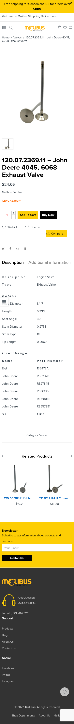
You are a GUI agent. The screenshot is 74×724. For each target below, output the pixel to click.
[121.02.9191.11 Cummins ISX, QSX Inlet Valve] (54, 478)
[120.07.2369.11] (36, 93)
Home (5, 37)
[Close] (71, 3)
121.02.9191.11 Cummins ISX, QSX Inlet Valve (54, 498)
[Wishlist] (65, 28)
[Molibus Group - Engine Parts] (35, 28)
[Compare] (70, 28)
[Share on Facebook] (10, 248)
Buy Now (48, 215)
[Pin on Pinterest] (25, 248)
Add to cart (28, 215)
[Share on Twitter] (3, 248)
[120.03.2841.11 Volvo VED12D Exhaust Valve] (19, 478)
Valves (17, 37)
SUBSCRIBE (17, 558)
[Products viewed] (64, 691)
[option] (36, 94)
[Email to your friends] (17, 248)
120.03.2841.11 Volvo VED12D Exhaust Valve (19, 498)
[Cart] (59, 28)
